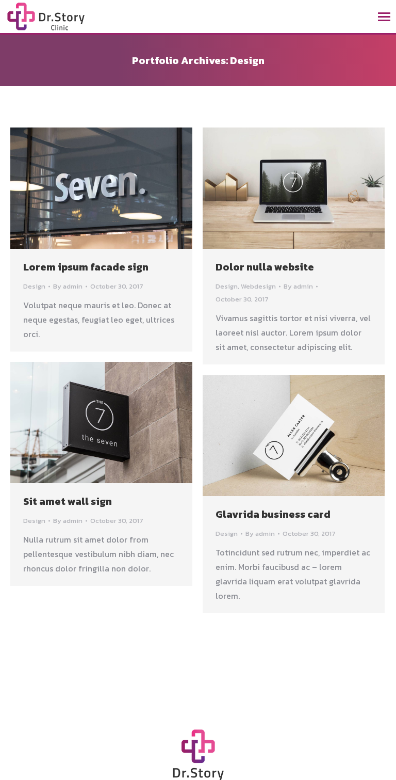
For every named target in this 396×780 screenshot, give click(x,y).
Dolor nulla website (265, 267)
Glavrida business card (273, 514)
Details (129, 188)
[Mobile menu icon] (384, 16)
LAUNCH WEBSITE (73, 188)
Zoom (101, 188)
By (67, 286)
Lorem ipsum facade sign (85, 267)
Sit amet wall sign (67, 501)
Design (34, 286)
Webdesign (258, 286)
